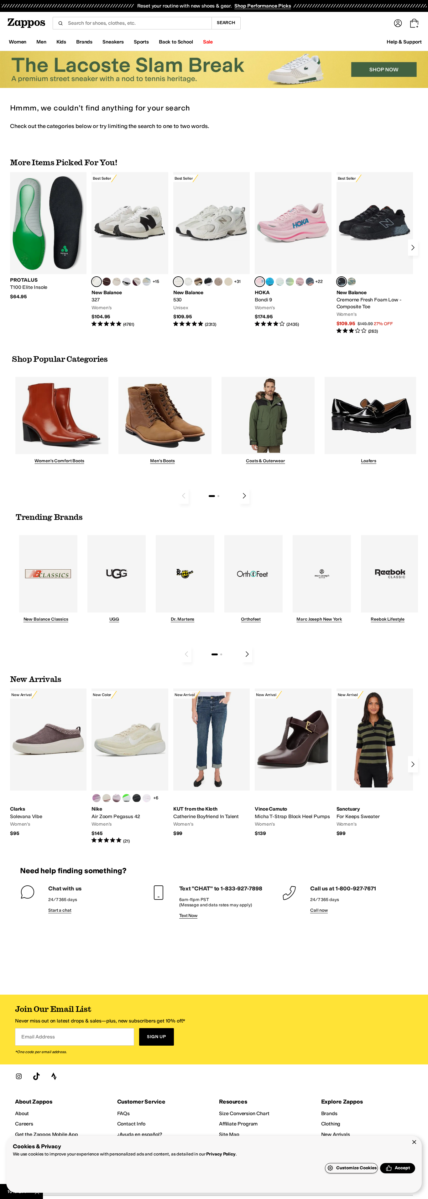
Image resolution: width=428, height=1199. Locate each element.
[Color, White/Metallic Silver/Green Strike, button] (127, 798)
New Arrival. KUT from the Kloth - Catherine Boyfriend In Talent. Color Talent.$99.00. (211, 763)
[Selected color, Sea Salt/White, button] (96, 282)
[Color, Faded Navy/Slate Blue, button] (310, 282)
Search (226, 22)
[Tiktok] (36, 1076)
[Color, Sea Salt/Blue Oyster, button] (188, 282)
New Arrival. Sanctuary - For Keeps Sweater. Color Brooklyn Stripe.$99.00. (375, 763)
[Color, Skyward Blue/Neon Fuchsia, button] (270, 282)
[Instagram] (19, 1076)
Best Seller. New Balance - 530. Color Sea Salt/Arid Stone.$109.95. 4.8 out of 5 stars (211, 250)
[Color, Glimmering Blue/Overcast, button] (290, 282)
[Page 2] (218, 496)
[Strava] (54, 1076)
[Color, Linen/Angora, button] (117, 282)
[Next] (413, 247)
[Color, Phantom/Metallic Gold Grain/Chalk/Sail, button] (107, 798)
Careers (24, 1124)
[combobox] (132, 23)
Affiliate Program (238, 1124)
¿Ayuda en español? (139, 1134)
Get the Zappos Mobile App (46, 1134)
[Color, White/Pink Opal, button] (300, 282)
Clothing (331, 1124)
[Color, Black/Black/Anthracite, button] (137, 798)
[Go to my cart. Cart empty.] (414, 23)
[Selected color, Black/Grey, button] (342, 282)
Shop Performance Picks (262, 6)
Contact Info (131, 1124)
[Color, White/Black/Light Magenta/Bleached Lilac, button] (96, 798)
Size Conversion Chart (244, 1113)
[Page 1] (212, 496)
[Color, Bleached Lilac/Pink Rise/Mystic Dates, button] (117, 798)
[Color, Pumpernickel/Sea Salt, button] (107, 282)
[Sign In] (397, 23)
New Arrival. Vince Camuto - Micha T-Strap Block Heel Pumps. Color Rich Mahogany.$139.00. (293, 763)
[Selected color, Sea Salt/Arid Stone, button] (178, 282)
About (22, 1113)
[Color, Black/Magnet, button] (208, 282)
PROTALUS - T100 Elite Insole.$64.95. (48, 236)
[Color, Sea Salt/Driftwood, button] (218, 282)
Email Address (38, 1037)
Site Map (229, 1134)
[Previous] (184, 496)
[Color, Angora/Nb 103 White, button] (147, 282)
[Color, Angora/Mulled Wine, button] (137, 282)
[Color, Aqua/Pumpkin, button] (352, 282)
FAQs (123, 1113)
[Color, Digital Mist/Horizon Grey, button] (127, 282)
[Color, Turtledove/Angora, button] (228, 282)
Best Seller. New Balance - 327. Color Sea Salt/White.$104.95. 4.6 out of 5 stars (129, 250)
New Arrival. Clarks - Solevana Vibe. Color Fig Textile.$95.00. (48, 763)
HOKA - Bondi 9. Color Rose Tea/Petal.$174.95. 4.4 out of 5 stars (293, 250)
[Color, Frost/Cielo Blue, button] (280, 282)
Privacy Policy (220, 1154)
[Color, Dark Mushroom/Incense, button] (198, 282)
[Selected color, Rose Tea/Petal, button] (260, 282)
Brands (329, 1113)
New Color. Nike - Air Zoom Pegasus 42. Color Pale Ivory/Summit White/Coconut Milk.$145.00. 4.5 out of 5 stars (129, 766)
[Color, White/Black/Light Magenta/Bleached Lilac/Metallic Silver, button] (147, 798)
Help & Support (404, 42)
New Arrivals (335, 1134)
